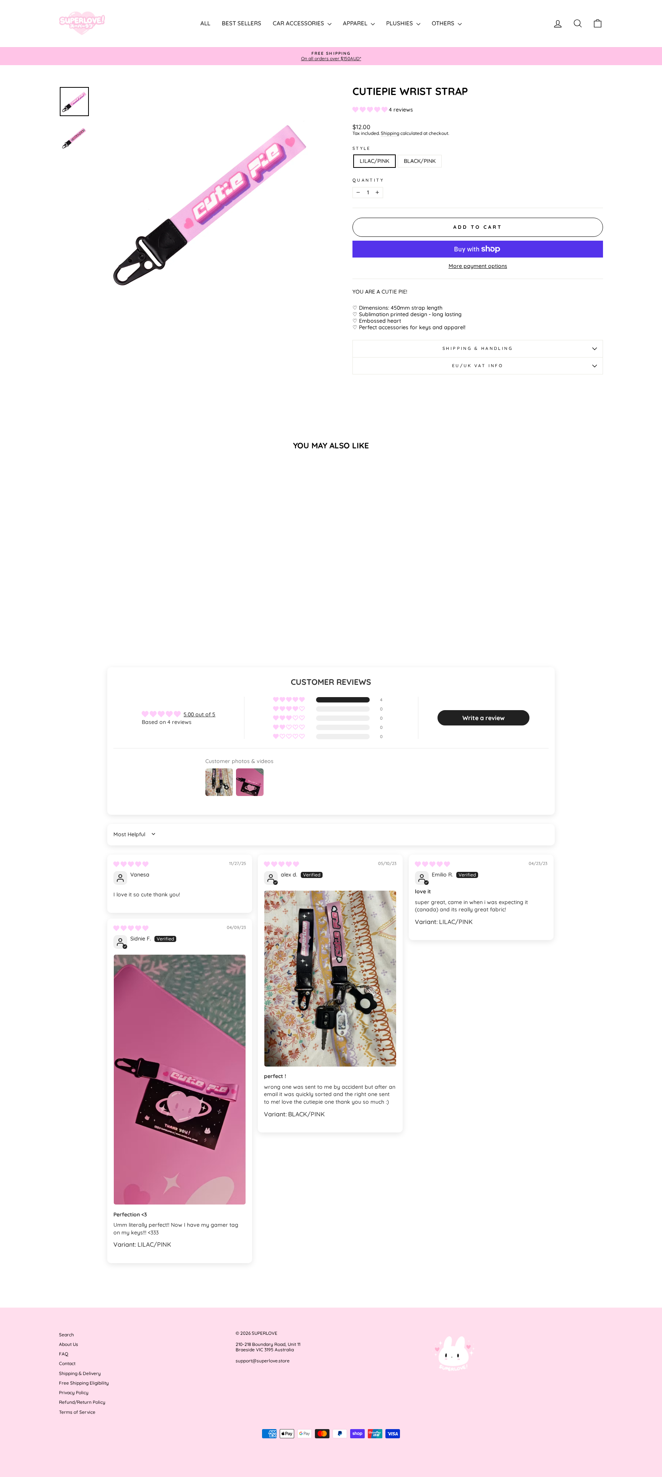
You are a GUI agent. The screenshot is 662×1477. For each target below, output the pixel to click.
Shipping (390, 133)
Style (361, 148)
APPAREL (356, 23)
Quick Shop (124, 590)
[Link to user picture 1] (330, 978)
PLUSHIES (400, 23)
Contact (67, 1363)
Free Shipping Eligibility (84, 1383)
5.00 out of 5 (199, 714)
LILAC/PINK (374, 161)
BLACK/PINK (420, 161)
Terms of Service (77, 1412)
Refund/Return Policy (82, 1402)
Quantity (368, 180)
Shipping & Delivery (80, 1373)
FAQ (63, 1354)
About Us (68, 1344)
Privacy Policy (73, 1392)
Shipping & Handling (477, 348)
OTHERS (444, 23)
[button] (370, 109)
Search (66, 1335)
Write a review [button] (483, 718)
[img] (130, 864)
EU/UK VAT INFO (477, 365)
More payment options (478, 266)
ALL (205, 23)
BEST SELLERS (241, 23)
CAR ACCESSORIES (299, 23)
